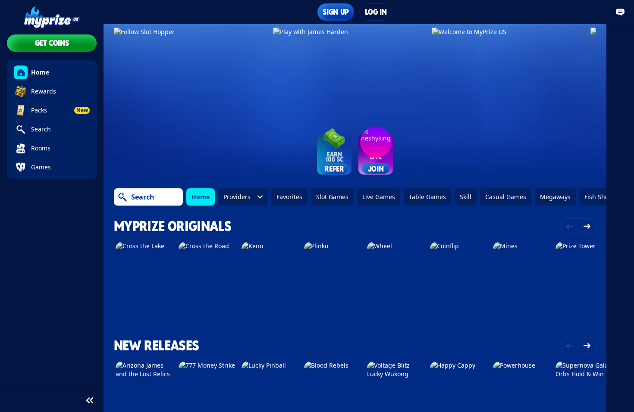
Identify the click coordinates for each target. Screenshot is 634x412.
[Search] (122, 197)
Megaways (555, 197)
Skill (465, 197)
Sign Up (335, 12)
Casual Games (505, 197)
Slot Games (332, 197)
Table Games (427, 197)
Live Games (378, 197)
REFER (334, 169)
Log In (376, 12)
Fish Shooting (604, 197)
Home (200, 197)
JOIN (376, 169)
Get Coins (52, 43)
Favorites (289, 197)
